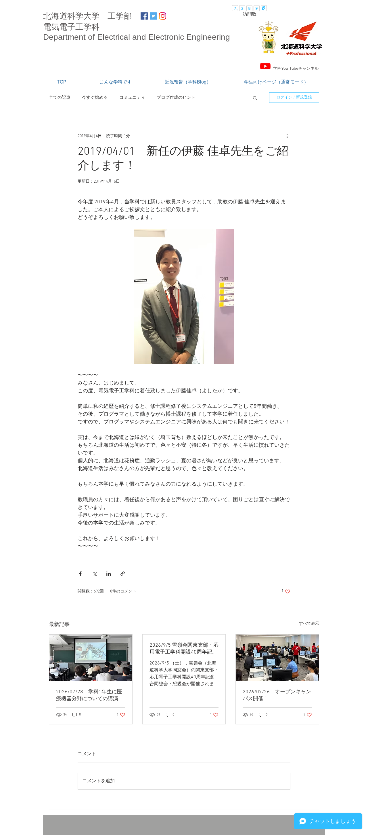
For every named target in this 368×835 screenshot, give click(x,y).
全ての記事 (59, 97)
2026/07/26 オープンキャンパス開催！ (277, 695)
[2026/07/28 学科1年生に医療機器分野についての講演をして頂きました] (90, 658)
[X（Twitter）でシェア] (94, 573)
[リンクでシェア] (122, 573)
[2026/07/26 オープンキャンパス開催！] (277, 658)
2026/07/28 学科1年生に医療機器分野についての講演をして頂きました (89, 695)
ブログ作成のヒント (176, 97)
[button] (255, 97)
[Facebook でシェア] (80, 573)
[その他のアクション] (286, 135)
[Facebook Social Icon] (144, 16)
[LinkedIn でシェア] (108, 573)
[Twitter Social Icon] (153, 16)
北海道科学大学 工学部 (87, 16)
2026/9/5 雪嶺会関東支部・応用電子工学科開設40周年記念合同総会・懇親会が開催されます (184, 648)
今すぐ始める (95, 97)
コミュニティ (132, 97)
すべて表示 (309, 623)
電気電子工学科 (71, 26)
